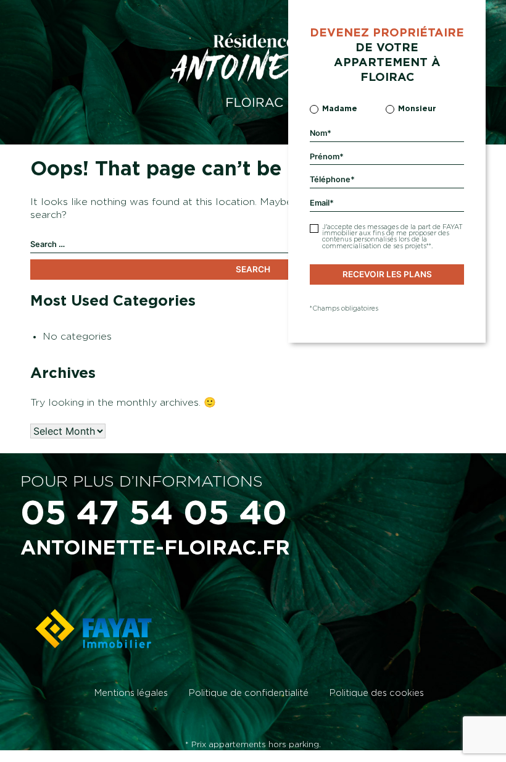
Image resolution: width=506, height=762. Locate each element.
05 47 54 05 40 (153, 514)
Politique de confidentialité (249, 693)
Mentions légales (131, 693)
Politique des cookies (377, 693)
